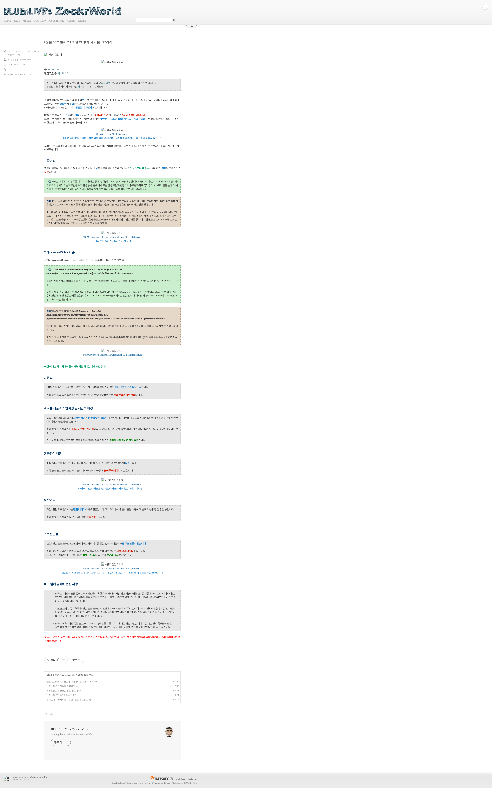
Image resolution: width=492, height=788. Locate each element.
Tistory (167, 783)
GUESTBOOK (56, 20)
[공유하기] (58, 660)
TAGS (17, 20)
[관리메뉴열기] (485, 7)
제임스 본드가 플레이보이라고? (60, 695)
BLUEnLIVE (53, 69)
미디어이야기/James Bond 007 (21, 59)
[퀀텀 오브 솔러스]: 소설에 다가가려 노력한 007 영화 (70, 681)
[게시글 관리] (63, 660)
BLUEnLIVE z (118, 783)
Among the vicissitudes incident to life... (72, 734)
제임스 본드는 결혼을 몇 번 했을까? (62, 690)
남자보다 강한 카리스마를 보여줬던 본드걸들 (67, 699)
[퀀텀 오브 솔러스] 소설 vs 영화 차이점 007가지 (78, 42)
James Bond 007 (68, 675)
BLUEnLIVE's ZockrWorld (70, 729)
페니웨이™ (63, 73)
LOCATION (40, 20)
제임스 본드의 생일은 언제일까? (61, 686)
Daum (147, 783)
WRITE (82, 20)
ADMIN (71, 20)
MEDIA (27, 20)
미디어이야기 (53, 675)
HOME (7, 20)
